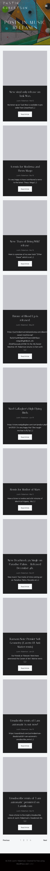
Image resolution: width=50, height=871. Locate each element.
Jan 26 (31, 651)
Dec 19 (31, 729)
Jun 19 (31, 417)
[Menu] (46, 6)
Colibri (31, 864)
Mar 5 (32, 494)
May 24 (31, 325)
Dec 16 (31, 175)
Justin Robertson (22, 101)
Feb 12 (32, 101)
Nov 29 (31, 573)
